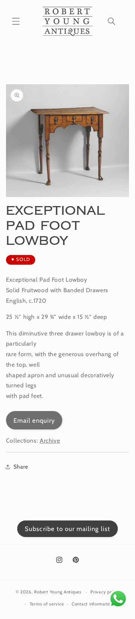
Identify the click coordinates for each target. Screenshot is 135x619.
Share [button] (21, 466)
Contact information (92, 604)
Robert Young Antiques (57, 592)
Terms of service (47, 604)
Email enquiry (34, 420)
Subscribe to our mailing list (67, 529)
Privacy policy (104, 592)
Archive (50, 440)
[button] (15, 21)
